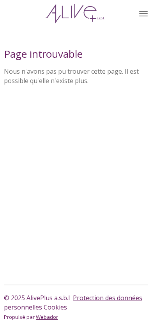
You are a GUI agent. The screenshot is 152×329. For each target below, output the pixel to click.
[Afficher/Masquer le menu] (143, 13)
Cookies (55, 307)
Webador (47, 316)
